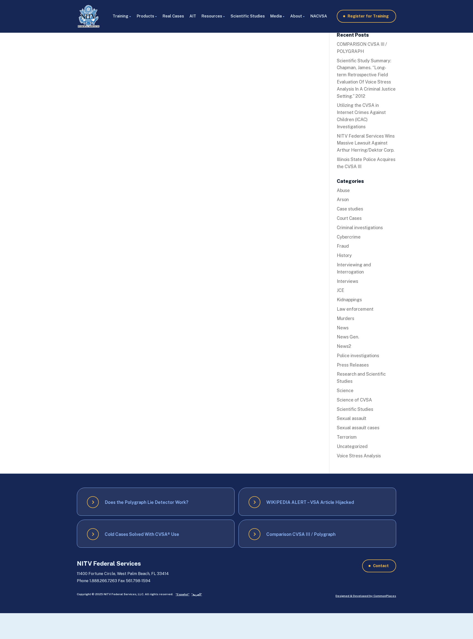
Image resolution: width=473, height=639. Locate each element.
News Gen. (348, 336)
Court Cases (349, 218)
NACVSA (318, 16)
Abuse (343, 190)
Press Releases (353, 364)
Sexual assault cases (358, 427)
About (296, 16)
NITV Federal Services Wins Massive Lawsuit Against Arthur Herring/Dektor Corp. (366, 143)
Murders (345, 318)
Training (120, 16)
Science (345, 390)
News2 (344, 346)
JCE (340, 290)
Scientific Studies (248, 16)
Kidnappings (349, 299)
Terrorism (347, 437)
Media (276, 16)
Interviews (347, 281)
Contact (381, 565)
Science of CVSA (354, 399)
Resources (212, 16)
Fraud (343, 246)
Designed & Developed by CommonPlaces (366, 596)
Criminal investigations (360, 227)
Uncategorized (352, 446)
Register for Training (368, 16)
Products (145, 16)
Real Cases (173, 16)
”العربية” (196, 594)
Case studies (350, 208)
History (344, 255)
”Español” (182, 594)
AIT (192, 16)
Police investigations (358, 355)
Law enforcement (355, 309)
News (343, 327)
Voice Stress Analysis (359, 455)
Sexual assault (351, 418)
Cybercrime (349, 237)
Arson (343, 199)
